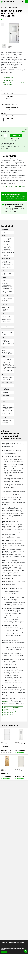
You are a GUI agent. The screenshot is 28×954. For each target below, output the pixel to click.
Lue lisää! (18, 206)
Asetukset (16, 951)
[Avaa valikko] (26, 1)
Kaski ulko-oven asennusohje (12, 707)
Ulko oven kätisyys (9, 709)
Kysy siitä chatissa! (20, 198)
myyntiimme (5, 701)
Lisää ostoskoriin (15, 135)
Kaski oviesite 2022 (9, 714)
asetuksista (3, 949)
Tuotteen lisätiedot (8, 80)
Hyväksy (4, 951)
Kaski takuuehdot (8, 712)
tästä (16, 695)
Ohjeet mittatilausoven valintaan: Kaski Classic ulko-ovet (13, 83)
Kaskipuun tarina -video (8, 716)
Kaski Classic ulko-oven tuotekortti (13, 706)
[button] (2, 24)
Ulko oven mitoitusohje (10, 711)
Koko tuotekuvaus (8, 77)
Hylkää (10, 951)
